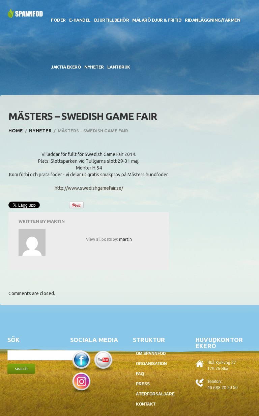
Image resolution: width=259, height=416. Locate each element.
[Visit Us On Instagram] (81, 382)
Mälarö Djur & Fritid (156, 20)
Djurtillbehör (111, 20)
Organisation (151, 363)
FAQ (140, 373)
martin (56, 221)
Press (143, 384)
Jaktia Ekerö (66, 66)
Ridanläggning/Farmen (212, 20)
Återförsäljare (155, 394)
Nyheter (94, 66)
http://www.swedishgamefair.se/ (89, 188)
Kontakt (145, 404)
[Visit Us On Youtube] (103, 360)
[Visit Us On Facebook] (81, 360)
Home (15, 130)
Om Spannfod (151, 353)
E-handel (80, 20)
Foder (58, 20)
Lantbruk (118, 66)
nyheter (40, 130)
